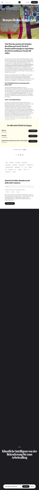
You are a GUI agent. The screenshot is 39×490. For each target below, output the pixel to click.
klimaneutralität (8, 164)
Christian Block (18, 24)
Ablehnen (32, 486)
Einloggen (27, 2)
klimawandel (15, 164)
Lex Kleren (23, 24)
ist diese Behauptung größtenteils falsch (18, 92)
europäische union (30, 164)
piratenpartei (11, 169)
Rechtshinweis (11, 200)
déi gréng (30, 167)
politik (7, 162)
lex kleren (14, 171)
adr (28, 169)
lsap (25, 167)
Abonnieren (34, 2)
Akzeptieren (26, 486)
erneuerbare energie (9, 167)
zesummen (20, 169)
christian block (8, 171)
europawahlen (17, 162)
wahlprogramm (24, 162)
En (8, 2)
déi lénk (25, 169)
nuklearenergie (17, 167)
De (6, 2)
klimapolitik (11, 162)
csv (22, 167)
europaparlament (22, 164)
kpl (15, 169)
